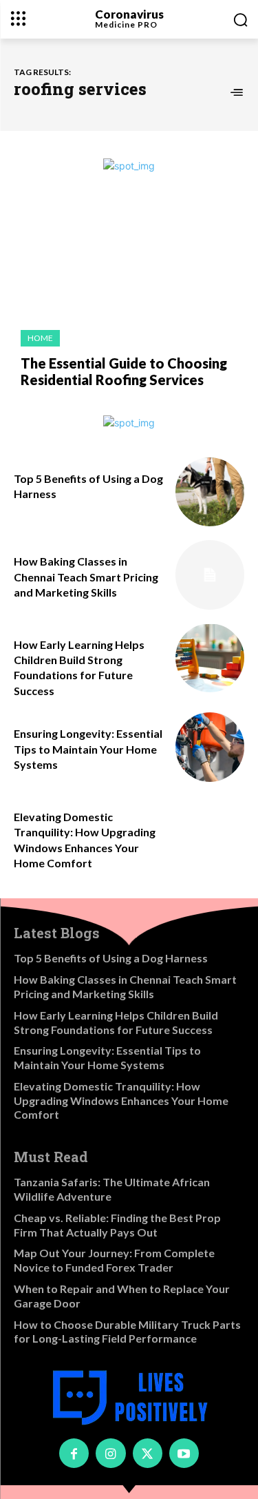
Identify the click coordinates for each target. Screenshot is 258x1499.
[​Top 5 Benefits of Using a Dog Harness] (210, 492)
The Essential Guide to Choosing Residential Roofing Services (124, 371)
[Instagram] (110, 1453)
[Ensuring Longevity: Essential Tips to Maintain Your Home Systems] (210, 747)
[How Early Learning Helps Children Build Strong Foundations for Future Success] (210, 658)
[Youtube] (184, 1453)
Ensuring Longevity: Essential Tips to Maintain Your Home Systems (88, 749)
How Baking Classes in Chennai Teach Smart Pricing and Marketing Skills (86, 577)
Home (40, 338)
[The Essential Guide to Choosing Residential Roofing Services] (129, 258)
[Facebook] (74, 1453)
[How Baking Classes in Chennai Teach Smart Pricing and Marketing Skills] (210, 575)
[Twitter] (147, 1453)
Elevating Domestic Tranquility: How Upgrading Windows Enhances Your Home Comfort (121, 1100)
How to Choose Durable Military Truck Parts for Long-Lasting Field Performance (127, 1331)
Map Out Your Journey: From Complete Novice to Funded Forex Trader (114, 1260)
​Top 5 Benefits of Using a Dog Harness (111, 957)
